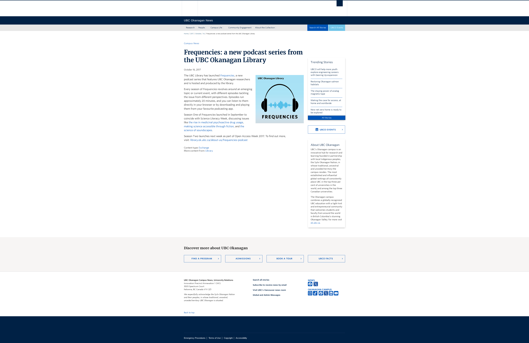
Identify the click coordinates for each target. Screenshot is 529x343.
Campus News (191, 43)
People (201, 27)
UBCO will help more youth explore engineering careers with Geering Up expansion (325, 72)
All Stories (326, 118)
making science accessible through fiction (209, 126)
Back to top (189, 312)
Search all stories (261, 280)
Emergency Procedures (194, 338)
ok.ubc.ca (315, 223)
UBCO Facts (326, 258)
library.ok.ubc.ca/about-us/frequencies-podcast (219, 140)
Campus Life (216, 27)
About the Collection (265, 27)
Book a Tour (284, 258)
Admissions (243, 258)
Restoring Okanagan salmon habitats (325, 83)
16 (204, 34)
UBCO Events (337, 27)
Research (190, 27)
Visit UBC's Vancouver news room (269, 290)
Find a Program (201, 258)
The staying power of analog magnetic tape (325, 92)
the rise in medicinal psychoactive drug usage (216, 122)
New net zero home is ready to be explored (326, 111)
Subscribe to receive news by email (270, 285)
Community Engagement (239, 27)
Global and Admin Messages (266, 295)
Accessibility (241, 338)
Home (186, 34)
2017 (192, 34)
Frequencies (227, 75)
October (198, 34)
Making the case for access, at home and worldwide (326, 101)
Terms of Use (215, 338)
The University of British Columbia (190, 8)
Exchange (204, 147)
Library (209, 150)
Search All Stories (317, 27)
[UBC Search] (340, 3)
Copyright (228, 338)
